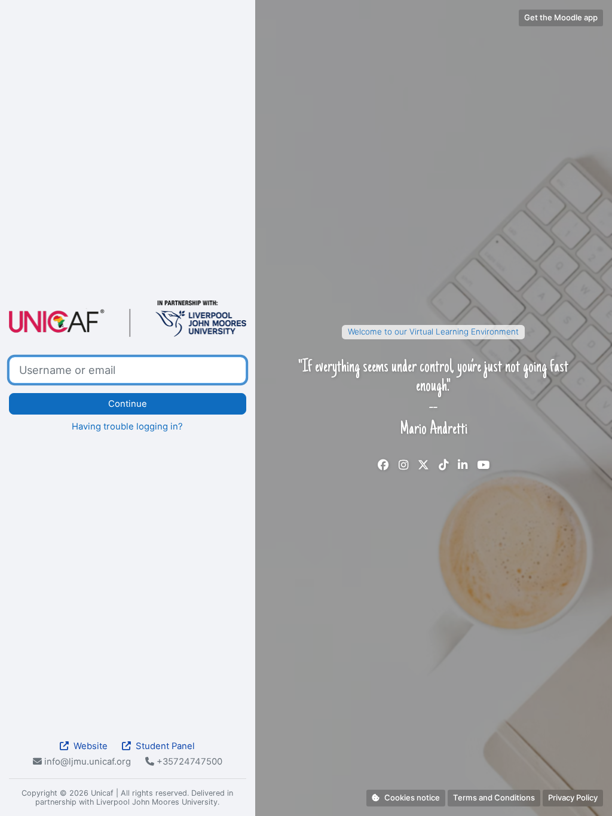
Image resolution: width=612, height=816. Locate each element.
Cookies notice (412, 797)
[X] (423, 465)
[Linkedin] (462, 465)
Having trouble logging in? (127, 426)
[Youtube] (483, 465)
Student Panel (165, 746)
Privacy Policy (573, 797)
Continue (127, 403)
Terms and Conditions (494, 797)
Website (91, 746)
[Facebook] (383, 465)
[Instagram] (403, 465)
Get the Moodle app (561, 17)
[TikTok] (443, 465)
